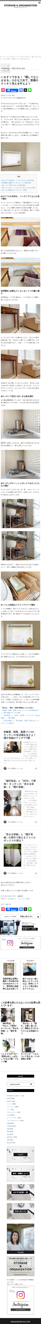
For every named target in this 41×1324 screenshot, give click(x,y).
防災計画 (9, 1142)
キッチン (9, 1104)
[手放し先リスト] (20, 916)
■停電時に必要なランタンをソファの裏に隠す (16, 183)
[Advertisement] (20, 29)
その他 (9, 1115)
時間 (8, 1131)
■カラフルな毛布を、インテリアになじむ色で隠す (18, 180)
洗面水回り (10, 1137)
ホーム (2, 57)
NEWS (9, 1098)
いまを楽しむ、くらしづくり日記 (18, 899)
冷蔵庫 (9, 1123)
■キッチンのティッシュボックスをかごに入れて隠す (19, 188)
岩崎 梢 (7, 904)
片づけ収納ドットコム (20, 6)
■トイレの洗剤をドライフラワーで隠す (14, 190)
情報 (8, 1129)
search (20, 1076)
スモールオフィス (12, 1112)
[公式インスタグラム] (20, 943)
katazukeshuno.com (20, 1321)
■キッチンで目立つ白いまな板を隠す (14, 185)
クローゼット (11, 1107)
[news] (20, 1154)
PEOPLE (9, 1101)
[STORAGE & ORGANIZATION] (20, 1266)
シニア (9, 1109)
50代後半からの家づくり (14, 1096)
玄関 (8, 1140)
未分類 (9, 1134)
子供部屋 (9, 1126)
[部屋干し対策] (20, 927)
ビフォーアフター (12, 1118)
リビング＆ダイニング (11, 57)
